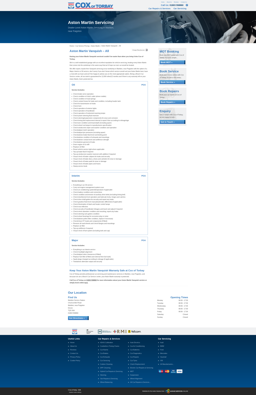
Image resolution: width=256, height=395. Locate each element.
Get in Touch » (168, 122)
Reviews (176, 2)
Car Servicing (180, 9)
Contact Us (184, 2)
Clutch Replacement (137, 364)
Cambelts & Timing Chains (109, 346)
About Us (169, 2)
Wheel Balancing (106, 382)
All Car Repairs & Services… (140, 382)
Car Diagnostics (136, 353)
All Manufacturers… (167, 364)
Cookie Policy (75, 360)
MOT (132, 371)
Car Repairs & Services (159, 9)
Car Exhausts (105, 357)
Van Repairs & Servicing (109, 378)
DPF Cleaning (105, 368)
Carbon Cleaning (106, 364)
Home (162, 2)
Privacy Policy (75, 357)
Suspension (134, 375)
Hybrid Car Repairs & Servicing (111, 371)
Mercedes (163, 353)
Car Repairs (134, 357)
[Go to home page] (90, 6)
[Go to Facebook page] (187, 5)
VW (161, 360)
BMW (162, 346)
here (86, 283)
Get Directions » (77, 318)
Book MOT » (166, 62)
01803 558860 (172, 5)
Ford (162, 350)
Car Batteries (135, 350)
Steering (103, 375)
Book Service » (168, 82)
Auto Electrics (135, 342)
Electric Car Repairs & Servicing (141, 368)
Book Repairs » (168, 102)
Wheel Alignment (136, 378)
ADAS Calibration (106, 342)
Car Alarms (104, 350)
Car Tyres (133, 360)
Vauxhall (163, 357)
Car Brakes (104, 353)
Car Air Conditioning (137, 346)
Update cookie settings (75, 392)
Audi (162, 342)
